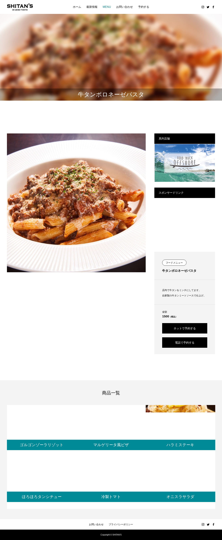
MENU (107, 6)
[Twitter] (208, 7)
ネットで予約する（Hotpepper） (185, 330)
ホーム (77, 6)
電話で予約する (184, 342)
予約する (143, 6)
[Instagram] (202, 7)
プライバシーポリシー (121, 524)
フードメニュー (174, 262)
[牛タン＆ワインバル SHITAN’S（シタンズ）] (20, 7)
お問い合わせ (124, 6)
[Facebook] (213, 7)
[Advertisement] (184, 222)
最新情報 (91, 6)
